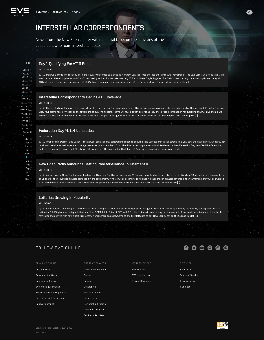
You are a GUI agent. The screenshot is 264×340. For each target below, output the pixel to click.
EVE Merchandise (141, 275)
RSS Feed (185, 286)
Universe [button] (41, 12)
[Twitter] (194, 247)
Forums (88, 281)
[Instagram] (217, 247)
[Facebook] (186, 247)
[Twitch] (209, 247)
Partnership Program (95, 304)
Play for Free (43, 269)
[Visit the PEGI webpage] (222, 325)
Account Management (96, 269)
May (28, 153)
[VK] (225, 247)
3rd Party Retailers (94, 315)
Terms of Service (189, 275)
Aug (29, 164)
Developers (90, 286)
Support (88, 275)
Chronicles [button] (60, 12)
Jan (29, 138)
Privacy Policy (187, 281)
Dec (28, 179)
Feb (29, 142)
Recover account (45, 304)
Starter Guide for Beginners (51, 292)
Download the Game (47, 275)
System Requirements (48, 286)
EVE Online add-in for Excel (50, 298)
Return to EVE (91, 298)
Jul (29, 160)
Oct (29, 171)
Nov (29, 175)
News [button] (75, 12)
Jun (29, 157)
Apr (29, 149)
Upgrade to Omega (46, 281)
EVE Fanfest (138, 269)
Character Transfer (94, 309)
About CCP (186, 269)
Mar (28, 146)
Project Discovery (141, 281)
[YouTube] (202, 247)
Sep (29, 168)
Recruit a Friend (92, 292)
